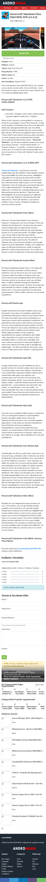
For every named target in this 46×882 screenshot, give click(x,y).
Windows (35, 864)
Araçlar (42, 8)
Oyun (16, 8)
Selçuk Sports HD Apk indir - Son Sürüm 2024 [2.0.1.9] (28, 784)
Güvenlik (33, 8)
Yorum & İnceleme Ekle (10, 562)
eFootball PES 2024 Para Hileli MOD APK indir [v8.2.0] (28, 762)
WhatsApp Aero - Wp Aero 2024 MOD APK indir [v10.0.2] (28, 729)
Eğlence (24, 8)
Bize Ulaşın (6, 859)
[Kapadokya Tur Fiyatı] (2, 828)
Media (19, 864)
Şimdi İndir (24, 53)
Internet (19, 866)
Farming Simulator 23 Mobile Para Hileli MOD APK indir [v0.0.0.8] (28, 816)
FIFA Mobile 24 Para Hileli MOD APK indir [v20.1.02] (28, 740)
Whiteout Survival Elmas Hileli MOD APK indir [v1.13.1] (28, 751)
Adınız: (5, 599)
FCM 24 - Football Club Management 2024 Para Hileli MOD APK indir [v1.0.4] (28, 773)
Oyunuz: (5, 648)
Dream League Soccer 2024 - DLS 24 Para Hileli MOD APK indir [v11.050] (28, 794)
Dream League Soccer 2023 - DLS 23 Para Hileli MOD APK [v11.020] (28, 805)
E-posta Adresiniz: (8, 618)
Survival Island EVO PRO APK (29, 548)
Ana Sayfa (7, 8)
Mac (33, 866)
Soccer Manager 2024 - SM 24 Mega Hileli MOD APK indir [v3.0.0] (28, 718)
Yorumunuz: (6, 629)
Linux (34, 869)
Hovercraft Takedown (10, 170)
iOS (33, 861)
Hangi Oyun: (6, 608)
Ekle (4, 657)
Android (35, 859)
